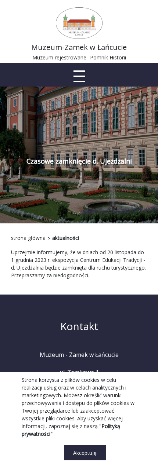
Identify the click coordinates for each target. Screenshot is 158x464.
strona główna (28, 237)
